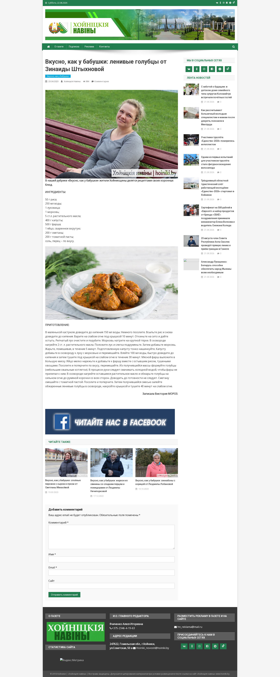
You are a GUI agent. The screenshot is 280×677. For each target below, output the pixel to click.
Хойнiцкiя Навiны (72, 81)
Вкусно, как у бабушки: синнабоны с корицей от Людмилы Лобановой (155, 482)
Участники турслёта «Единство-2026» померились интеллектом (217, 141)
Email (52, 567)
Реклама (89, 46)
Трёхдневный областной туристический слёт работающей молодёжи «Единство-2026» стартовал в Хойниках (217, 187)
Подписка (74, 46)
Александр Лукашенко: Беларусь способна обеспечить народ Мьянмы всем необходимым (216, 267)
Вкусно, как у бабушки (58, 76)
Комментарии (101, 81)
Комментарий (58, 522)
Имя (52, 554)
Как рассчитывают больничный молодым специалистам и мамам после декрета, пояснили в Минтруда (218, 117)
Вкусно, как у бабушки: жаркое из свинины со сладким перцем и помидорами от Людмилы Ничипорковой (109, 485)
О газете (59, 46)
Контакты (104, 46)
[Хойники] (76, 631)
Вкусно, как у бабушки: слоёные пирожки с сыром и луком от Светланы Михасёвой (63, 484)
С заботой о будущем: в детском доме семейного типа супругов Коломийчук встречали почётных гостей (216, 92)
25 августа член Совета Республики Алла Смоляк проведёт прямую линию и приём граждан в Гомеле (216, 243)
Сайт (51, 581)
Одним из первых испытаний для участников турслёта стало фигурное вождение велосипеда (217, 162)
